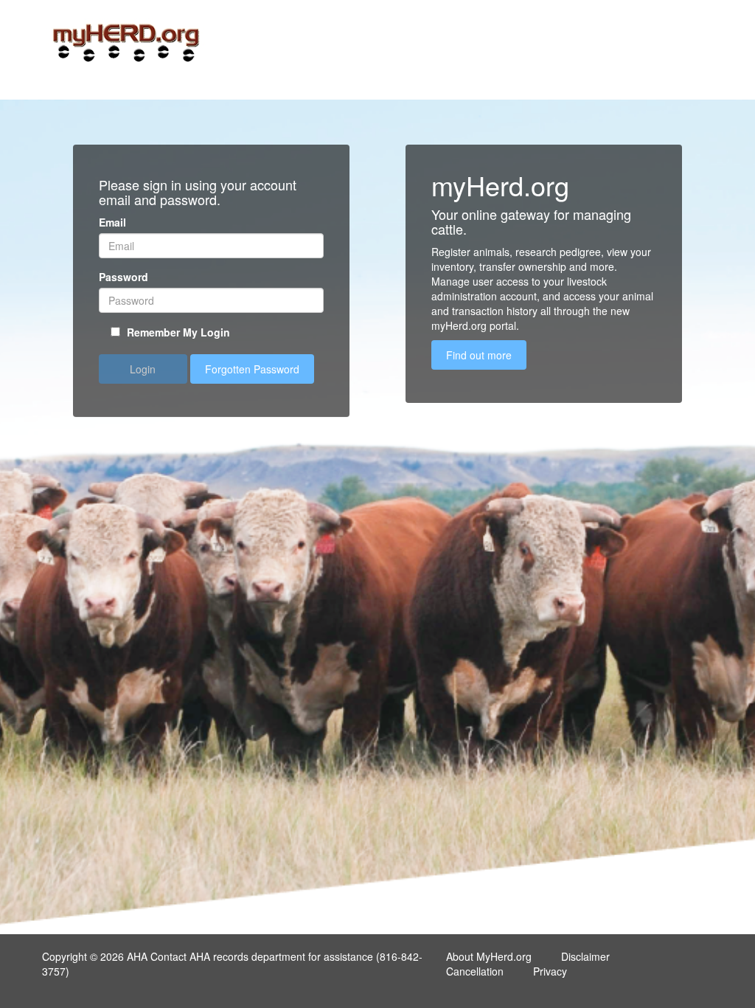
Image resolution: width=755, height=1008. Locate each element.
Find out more (479, 355)
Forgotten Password (252, 369)
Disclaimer (585, 956)
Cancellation (475, 971)
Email (112, 222)
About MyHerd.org (489, 956)
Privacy (550, 971)
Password (123, 276)
